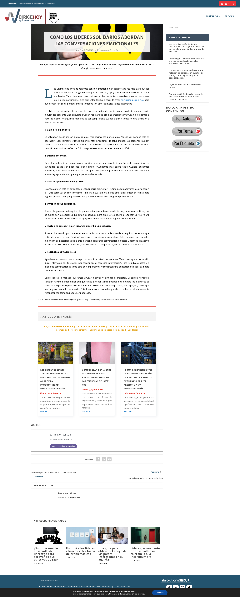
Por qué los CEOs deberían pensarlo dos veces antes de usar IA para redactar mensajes (186, 96)
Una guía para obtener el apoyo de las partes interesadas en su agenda (112, 553)
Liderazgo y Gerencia (108, 50)
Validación (133, 329)
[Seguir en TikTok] (189, 587)
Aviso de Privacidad (48, 580)
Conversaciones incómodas (121, 326)
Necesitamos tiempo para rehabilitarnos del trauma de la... (37, 4)
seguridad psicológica (132, 99)
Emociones (143, 326)
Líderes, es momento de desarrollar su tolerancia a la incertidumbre (145, 552)
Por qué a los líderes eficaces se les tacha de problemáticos (80, 551)
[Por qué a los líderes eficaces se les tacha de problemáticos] (81, 535)
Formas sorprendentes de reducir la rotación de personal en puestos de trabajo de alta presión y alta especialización (186, 74)
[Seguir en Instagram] (182, 587)
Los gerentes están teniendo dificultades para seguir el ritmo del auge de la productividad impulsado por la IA (186, 48)
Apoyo (46, 326)
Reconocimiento (79, 329)
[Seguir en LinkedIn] (176, 587)
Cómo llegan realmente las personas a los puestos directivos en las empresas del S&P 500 (96, 377)
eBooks (229, 16)
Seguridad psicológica (101, 329)
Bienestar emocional (62, 326)
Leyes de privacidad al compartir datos (185, 85)
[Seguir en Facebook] (169, 587)
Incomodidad (62, 329)
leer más (44, 411)
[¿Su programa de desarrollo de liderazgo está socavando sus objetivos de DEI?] (48, 535)
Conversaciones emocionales (90, 326)
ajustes (141, 594)
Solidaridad (120, 329)
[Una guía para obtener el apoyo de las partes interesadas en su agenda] (113, 535)
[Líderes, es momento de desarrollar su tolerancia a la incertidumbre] (145, 535)
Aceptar (159, 592)
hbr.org (85, 300)
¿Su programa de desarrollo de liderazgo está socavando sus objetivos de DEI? (46, 553)
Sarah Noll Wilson (88, 50)
